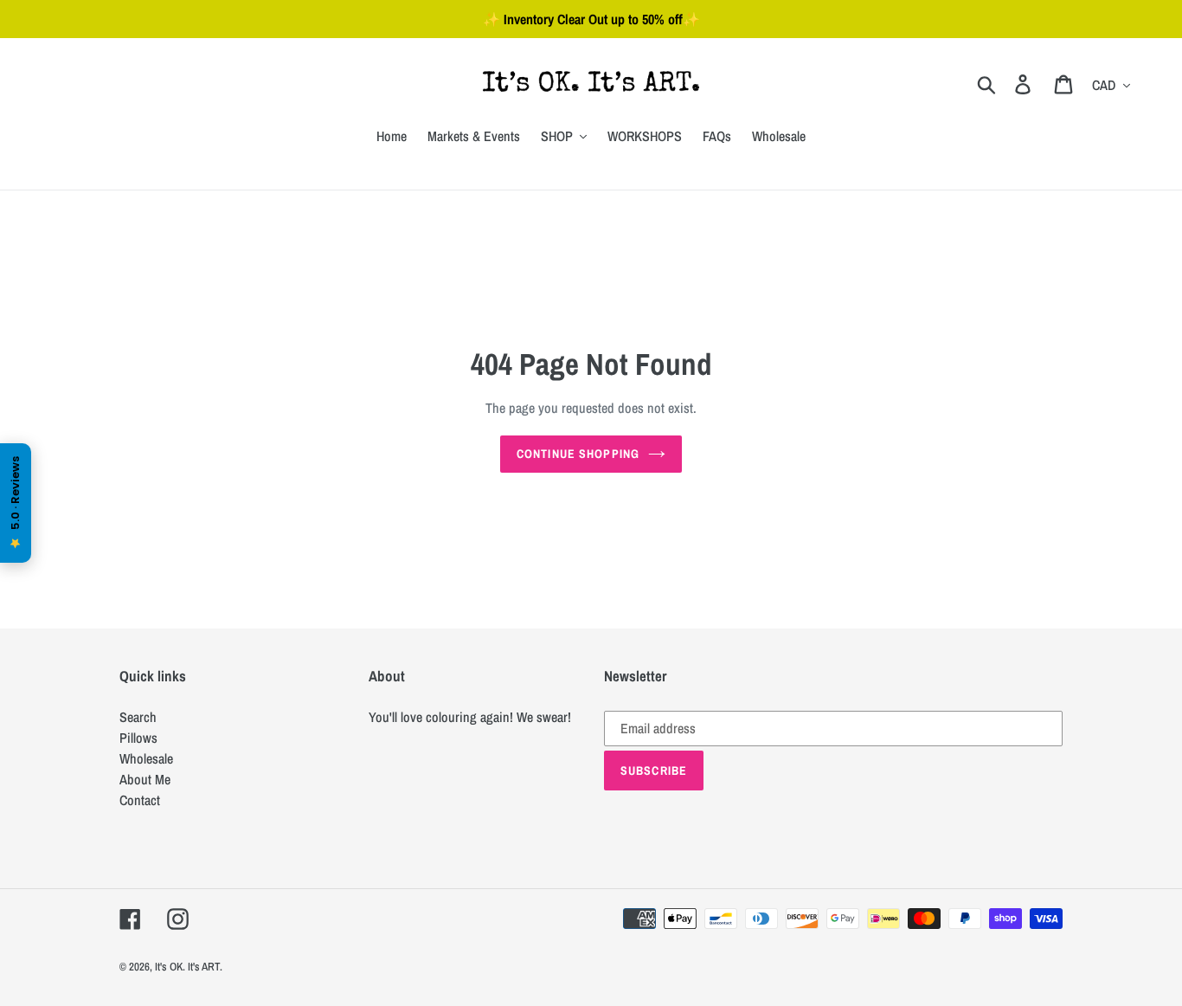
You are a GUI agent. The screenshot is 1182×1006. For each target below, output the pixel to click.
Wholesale (146, 758)
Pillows (138, 737)
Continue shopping (578, 453)
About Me (144, 779)
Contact (139, 799)
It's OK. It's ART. (188, 966)
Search (138, 716)
